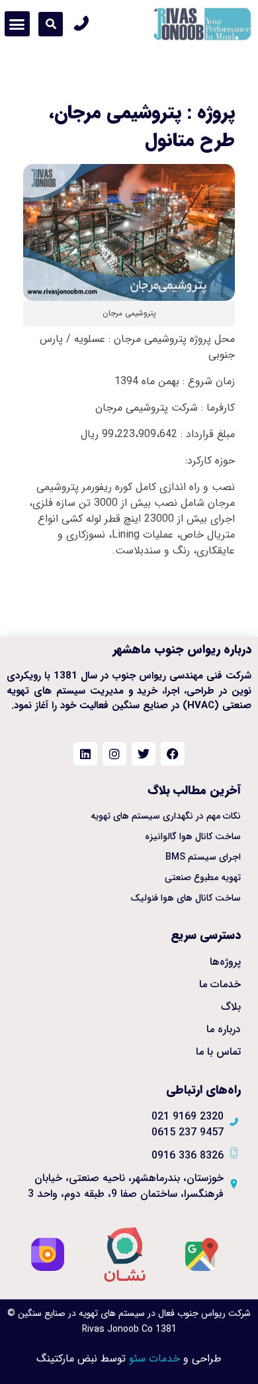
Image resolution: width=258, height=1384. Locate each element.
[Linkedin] (85, 754)
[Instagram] (114, 754)
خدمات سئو (154, 1358)
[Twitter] (143, 754)
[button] (50, 24)
